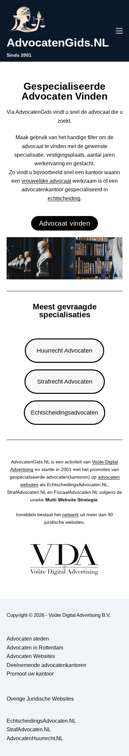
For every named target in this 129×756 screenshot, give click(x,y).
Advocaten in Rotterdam (35, 647)
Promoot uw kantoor (30, 674)
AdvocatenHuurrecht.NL (35, 738)
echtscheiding (64, 198)
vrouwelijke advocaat (46, 181)
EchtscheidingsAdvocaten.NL (41, 721)
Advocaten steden (28, 639)
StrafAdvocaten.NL (29, 729)
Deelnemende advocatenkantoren (46, 665)
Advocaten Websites (31, 656)
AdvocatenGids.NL (58, 42)
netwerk (70, 514)
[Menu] (119, 30)
